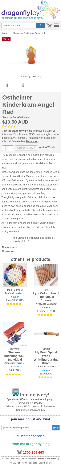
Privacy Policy (16, 463)
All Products (31, 463)
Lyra (46, 289)
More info (39, 410)
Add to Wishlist (47, 147)
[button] (9, 126)
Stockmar (14, 348)
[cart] (49, 26)
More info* (32, 141)
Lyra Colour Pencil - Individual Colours (46, 297)
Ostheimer (24, 117)
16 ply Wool (15, 289)
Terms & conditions (48, 458)
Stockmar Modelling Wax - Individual (15, 356)
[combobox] (18, 25)
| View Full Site (45, 463)
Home (4, 33)
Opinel (46, 348)
